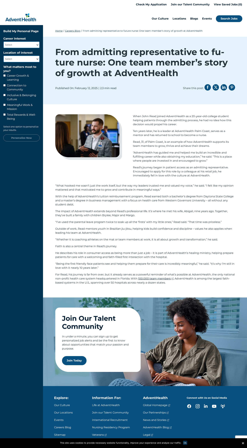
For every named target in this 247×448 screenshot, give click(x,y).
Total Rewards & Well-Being (21, 116)
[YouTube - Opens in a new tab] (214, 406)
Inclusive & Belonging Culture (21, 97)
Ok (185, 442)
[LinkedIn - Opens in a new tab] (224, 87)
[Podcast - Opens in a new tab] (223, 406)
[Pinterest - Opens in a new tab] (232, 87)
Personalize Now (21, 137)
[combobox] (21, 44)
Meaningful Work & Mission (20, 107)
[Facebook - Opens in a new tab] (208, 87)
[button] (242, 443)
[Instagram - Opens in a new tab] (197, 406)
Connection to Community (16, 87)
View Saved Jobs (227, 4)
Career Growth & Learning (18, 77)
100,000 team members (154, 278)
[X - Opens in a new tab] (216, 87)
